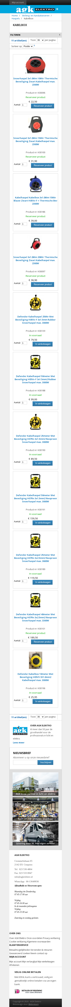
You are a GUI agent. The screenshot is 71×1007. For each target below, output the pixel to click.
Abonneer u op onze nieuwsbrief (31, 757)
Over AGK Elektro (17, 938)
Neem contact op (39, 953)
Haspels (16, 18)
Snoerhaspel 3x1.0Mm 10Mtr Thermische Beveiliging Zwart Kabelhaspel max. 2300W (35, 81)
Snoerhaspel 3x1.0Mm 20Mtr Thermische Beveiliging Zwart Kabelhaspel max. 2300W (35, 260)
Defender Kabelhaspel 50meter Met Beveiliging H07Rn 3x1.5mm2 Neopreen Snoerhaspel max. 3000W (35, 498)
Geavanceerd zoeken (19, 953)
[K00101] (35, 602)
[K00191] (35, 483)
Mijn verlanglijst (29, 961)
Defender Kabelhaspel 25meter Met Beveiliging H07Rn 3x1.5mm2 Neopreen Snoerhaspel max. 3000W (35, 439)
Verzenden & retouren (41, 949)
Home (15, 15)
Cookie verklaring (17, 941)
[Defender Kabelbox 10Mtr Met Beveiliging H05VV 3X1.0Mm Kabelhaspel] (35, 662)
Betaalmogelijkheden (19, 949)
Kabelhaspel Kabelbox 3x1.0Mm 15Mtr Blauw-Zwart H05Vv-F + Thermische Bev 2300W (35, 200)
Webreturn (33, 1004)
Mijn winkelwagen (46, 961)
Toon (33, 40)
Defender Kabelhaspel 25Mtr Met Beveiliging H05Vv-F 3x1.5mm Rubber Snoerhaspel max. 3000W (35, 319)
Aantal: (17, 104)
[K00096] (35, 66)
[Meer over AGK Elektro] (36, 773)
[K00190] (35, 424)
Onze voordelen (34, 938)
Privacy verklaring (51, 938)
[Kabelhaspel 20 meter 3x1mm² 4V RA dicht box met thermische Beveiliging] (35, 245)
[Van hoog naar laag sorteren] (34, 46)
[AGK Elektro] (35, 9)
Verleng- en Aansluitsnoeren (35, 15)
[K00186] (35, 185)
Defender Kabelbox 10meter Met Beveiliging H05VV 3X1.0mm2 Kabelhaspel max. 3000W (35, 677)
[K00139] (35, 304)
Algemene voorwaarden (38, 941)
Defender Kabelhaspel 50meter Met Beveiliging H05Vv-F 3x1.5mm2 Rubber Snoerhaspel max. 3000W (35, 379)
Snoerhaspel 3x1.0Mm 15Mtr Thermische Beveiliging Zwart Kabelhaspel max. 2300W (35, 141)
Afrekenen (14, 965)
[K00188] (35, 364)
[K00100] (35, 126)
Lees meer (18, 742)
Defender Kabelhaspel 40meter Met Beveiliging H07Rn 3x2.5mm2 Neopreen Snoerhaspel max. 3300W (35, 617)
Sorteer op (16, 46)
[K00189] (35, 543)
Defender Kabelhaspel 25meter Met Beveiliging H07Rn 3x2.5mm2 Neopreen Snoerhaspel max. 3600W (35, 558)
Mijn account (18, 2)
